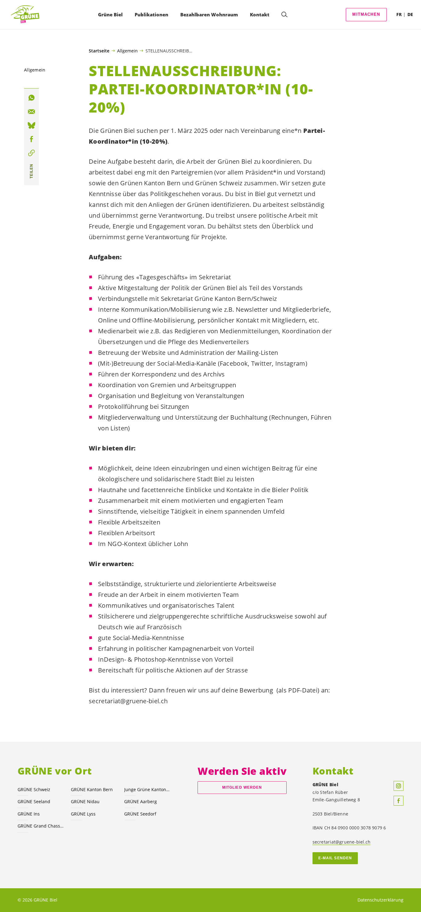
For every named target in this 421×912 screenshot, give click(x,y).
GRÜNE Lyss (83, 814)
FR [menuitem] (399, 14)
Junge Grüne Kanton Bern (147, 789)
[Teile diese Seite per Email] (31, 112)
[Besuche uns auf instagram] (398, 786)
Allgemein (127, 50)
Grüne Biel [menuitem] (110, 14)
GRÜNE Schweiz (34, 789)
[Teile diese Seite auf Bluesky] (31, 125)
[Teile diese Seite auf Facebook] (31, 139)
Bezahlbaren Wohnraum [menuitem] (209, 14)
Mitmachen (366, 14)
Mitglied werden (242, 787)
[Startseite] (26, 14)
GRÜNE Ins (29, 814)
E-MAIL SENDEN (335, 858)
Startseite (99, 51)
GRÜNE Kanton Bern (92, 789)
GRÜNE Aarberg (140, 801)
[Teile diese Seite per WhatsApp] (31, 98)
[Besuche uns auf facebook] (398, 801)
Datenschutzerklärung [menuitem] (380, 900)
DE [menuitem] (410, 14)
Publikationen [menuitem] (151, 14)
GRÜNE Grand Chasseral (40, 826)
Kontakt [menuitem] (259, 14)
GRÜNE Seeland (34, 801)
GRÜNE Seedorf (140, 814)
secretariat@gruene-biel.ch (342, 842)
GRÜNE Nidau (85, 801)
